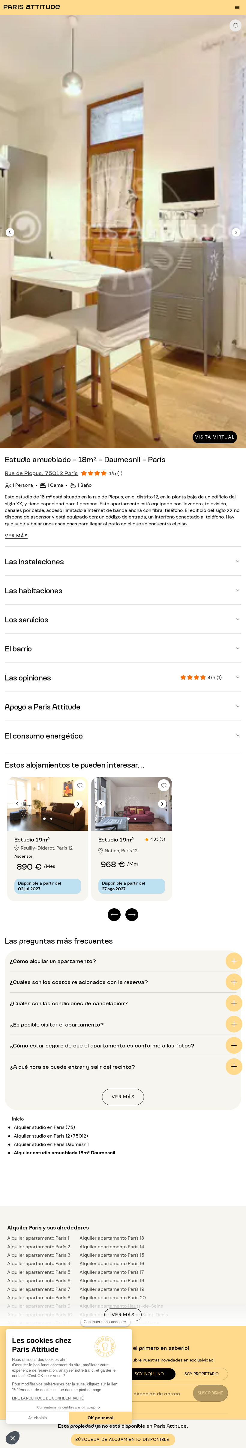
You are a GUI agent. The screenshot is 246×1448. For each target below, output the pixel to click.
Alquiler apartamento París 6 (38, 1280)
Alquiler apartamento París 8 (38, 1297)
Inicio (18, 1119)
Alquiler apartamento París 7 (38, 1289)
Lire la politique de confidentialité (48, 1398)
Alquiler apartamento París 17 (112, 1272)
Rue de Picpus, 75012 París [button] (41, 472)
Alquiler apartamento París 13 (112, 1238)
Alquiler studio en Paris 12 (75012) (51, 1136)
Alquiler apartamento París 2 (38, 1247)
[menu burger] (237, 7)
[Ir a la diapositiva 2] (51, 818)
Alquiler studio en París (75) (44, 1127)
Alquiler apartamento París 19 (112, 1289)
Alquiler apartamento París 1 (38, 1238)
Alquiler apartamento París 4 (38, 1263)
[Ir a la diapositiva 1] (44, 818)
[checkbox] (236, 25)
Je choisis (37, 1417)
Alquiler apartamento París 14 (112, 1247)
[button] (12, 1438)
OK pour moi (100, 1417)
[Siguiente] (236, 232)
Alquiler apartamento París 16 (112, 1263)
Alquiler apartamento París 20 (113, 1297)
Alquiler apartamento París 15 (112, 1255)
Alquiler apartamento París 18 (112, 1280)
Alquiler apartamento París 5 (38, 1272)
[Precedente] (10, 232)
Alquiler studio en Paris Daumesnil (51, 1144)
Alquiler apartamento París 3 (38, 1255)
